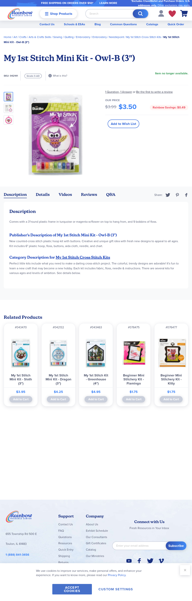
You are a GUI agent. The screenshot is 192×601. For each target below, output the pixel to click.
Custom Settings (115, 589)
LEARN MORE (108, 3)
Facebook (186, 195)
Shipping (64, 556)
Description (15, 194)
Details (43, 194)
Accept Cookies (72, 589)
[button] (161, 13)
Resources (65, 543)
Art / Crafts (20, 37)
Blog (97, 24)
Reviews (89, 194)
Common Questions (123, 24)
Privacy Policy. (117, 575)
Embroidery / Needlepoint (108, 37)
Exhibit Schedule (97, 531)
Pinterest (177, 195)
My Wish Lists (172, 13)
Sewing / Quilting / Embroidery (71, 37)
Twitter (168, 195)
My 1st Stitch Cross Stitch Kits (143, 37)
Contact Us (47, 24)
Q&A (111, 194)
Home (7, 37)
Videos (65, 194)
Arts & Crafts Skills (40, 37)
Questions (65, 537)
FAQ (61, 531)
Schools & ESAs (74, 24)
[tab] (15, 195)
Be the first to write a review (154, 91)
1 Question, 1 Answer (118, 92)
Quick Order (176, 24)
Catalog (91, 549)
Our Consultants (96, 537)
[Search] (140, 13)
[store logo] (20, 13)
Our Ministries (95, 556)
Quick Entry (66, 549)
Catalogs (152, 24)
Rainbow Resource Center (19, 517)
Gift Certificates (96, 543)
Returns (63, 562)
